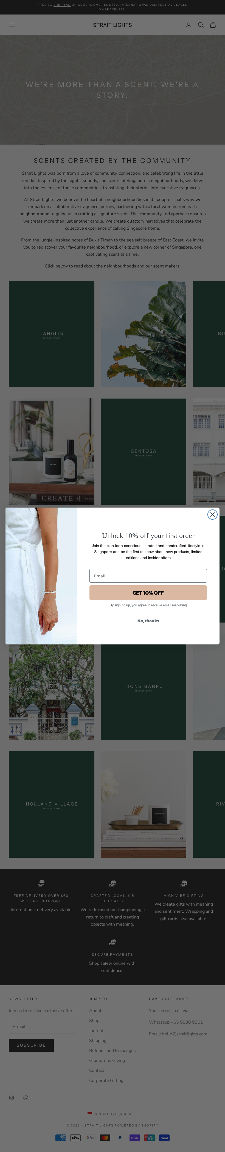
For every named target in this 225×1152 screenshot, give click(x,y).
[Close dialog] (212, 514)
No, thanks (148, 620)
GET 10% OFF (148, 593)
